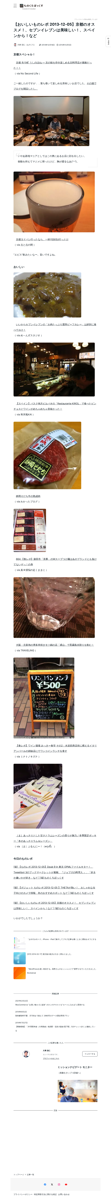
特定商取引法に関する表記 (45, 1194)
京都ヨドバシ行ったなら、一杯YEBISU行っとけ (42, 239)
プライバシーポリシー (23, 1194)
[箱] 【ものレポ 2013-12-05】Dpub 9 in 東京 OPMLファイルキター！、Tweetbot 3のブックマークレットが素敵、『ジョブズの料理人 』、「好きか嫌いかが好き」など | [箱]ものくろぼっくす (55, 872)
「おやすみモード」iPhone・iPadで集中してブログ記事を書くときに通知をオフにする (61, 939)
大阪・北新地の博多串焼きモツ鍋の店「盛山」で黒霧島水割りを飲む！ (55, 644)
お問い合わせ (64, 1194)
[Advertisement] (55, 1140)
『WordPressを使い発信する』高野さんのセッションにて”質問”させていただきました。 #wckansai (62, 971)
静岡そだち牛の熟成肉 (28, 496)
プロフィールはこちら (51, 1058)
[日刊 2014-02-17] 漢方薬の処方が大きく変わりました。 (50, 954)
